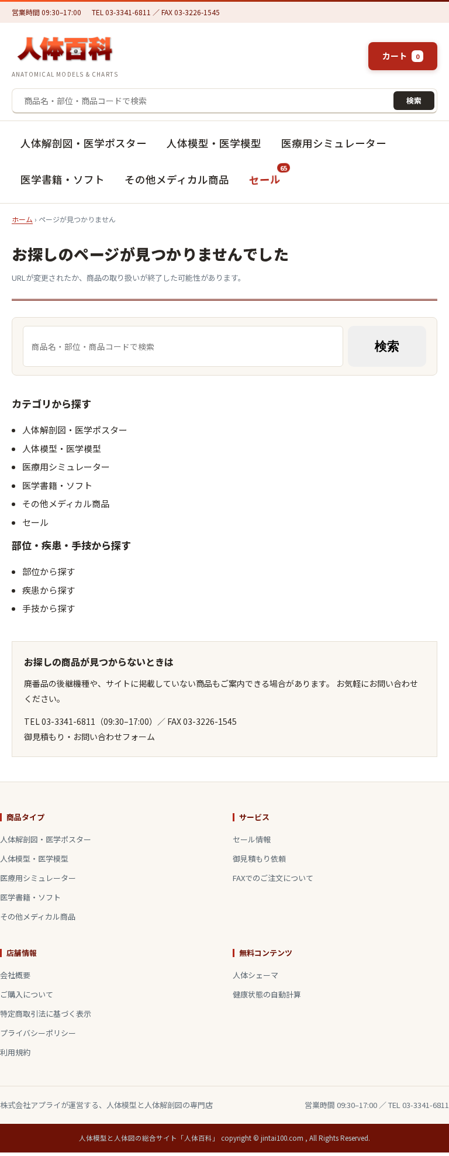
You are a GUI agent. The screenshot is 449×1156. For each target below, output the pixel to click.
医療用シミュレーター (333, 143)
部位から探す (48, 571)
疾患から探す (48, 590)
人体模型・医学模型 (214, 143)
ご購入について (26, 994)
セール (268, 175)
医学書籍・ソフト (62, 179)
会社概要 (15, 974)
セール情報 (252, 839)
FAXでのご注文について (273, 877)
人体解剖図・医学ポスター (83, 143)
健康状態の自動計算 (267, 994)
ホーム (22, 219)
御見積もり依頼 (259, 858)
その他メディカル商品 (177, 179)
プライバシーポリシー (38, 1032)
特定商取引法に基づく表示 (45, 1013)
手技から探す (48, 608)
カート (400, 55)
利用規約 (15, 1052)
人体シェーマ (255, 974)
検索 (414, 100)
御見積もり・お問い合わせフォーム (89, 736)
